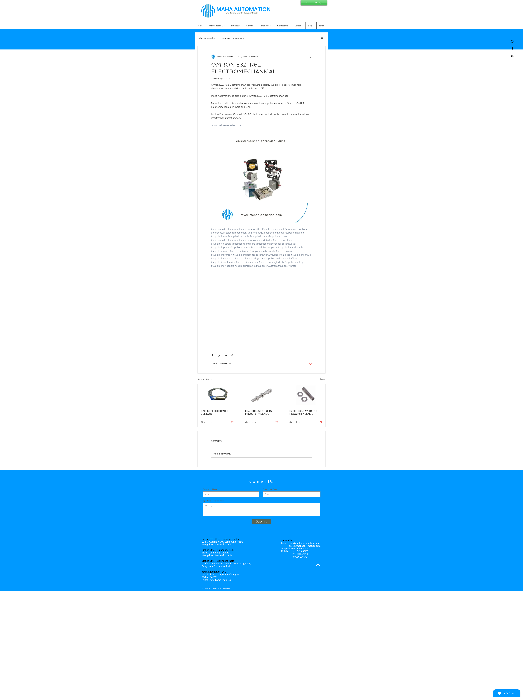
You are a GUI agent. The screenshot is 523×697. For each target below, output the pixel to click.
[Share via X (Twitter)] (219, 355)
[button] (322, 38)
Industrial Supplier (206, 38)
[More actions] (310, 56)
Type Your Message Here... (214, 501)
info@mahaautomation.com (305, 543)
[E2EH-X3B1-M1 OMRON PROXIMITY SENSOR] (305, 395)
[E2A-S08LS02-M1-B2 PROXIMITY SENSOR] (261, 395)
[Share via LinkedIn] (225, 355)
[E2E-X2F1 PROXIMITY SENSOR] (217, 395)
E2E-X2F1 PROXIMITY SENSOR (214, 412)
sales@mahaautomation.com (305, 546)
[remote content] (261, 307)
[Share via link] (232, 355)
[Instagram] (512, 41)
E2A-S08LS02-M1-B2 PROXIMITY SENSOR (259, 412)
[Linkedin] (512, 55)
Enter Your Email (270, 489)
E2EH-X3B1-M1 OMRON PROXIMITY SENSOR (304, 412)
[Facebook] (512, 48)
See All (323, 379)
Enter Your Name (210, 489)
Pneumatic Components (232, 38)
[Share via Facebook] (212, 355)
